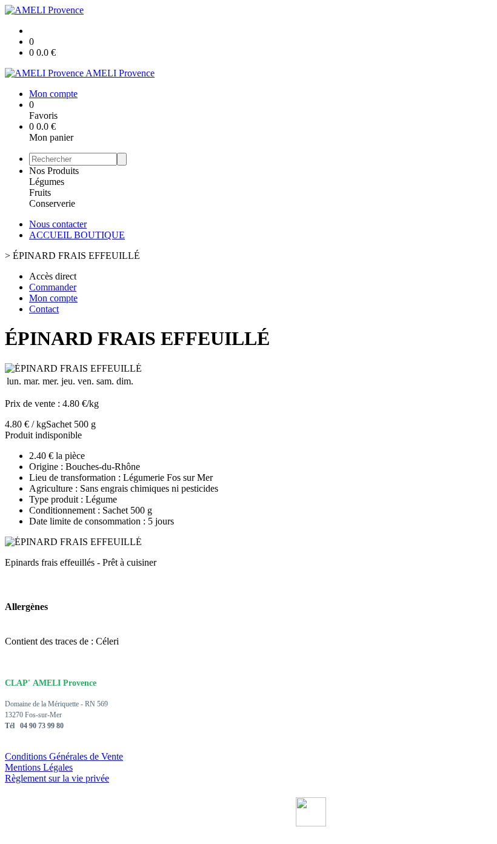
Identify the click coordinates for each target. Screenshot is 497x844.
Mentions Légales (39, 767)
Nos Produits (54, 171)
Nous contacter (58, 224)
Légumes (46, 181)
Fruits (40, 192)
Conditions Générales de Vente (64, 756)
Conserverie (52, 203)
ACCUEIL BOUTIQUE (77, 235)
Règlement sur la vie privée (57, 778)
